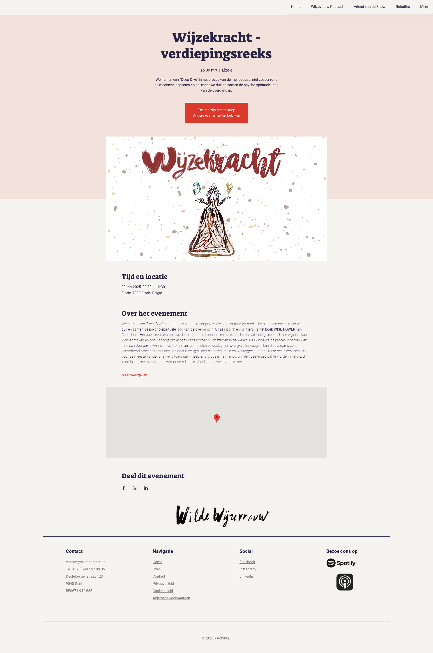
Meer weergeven (134, 375)
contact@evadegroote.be (85, 562)
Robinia (223, 638)
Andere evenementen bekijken (216, 115)
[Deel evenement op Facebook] (124, 488)
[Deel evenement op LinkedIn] (146, 488)
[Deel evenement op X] (135, 488)
